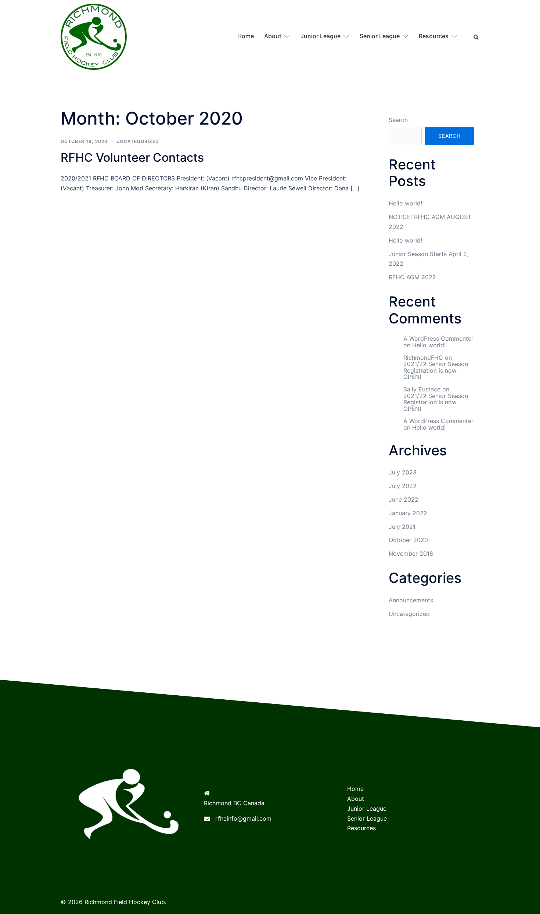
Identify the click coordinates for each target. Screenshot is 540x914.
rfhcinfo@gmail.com (243, 818)
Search (398, 119)
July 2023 (403, 472)
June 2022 (403, 499)
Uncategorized (137, 141)
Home (245, 36)
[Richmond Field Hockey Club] (94, 36)
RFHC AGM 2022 (412, 277)
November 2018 (411, 553)
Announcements (411, 600)
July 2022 (403, 486)
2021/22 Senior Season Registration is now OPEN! (435, 370)
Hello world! (405, 203)
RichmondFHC (423, 357)
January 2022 (408, 513)
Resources (434, 36)
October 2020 (408, 540)
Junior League (320, 36)
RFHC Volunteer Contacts (132, 157)
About (272, 36)
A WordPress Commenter (438, 338)
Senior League (380, 36)
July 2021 (402, 526)
